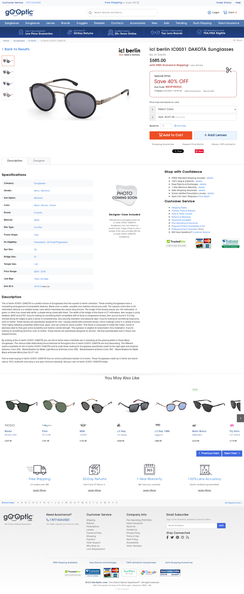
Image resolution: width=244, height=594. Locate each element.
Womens (45, 190)
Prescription (40, 242)
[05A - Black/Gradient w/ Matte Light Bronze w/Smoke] (8, 72)
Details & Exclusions (193, 91)
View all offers (208, 91)
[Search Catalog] (90, 12)
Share (239, 41)
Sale (166, 23)
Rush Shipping (202, 23)
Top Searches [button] (123, 589)
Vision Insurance (134, 523)
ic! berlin (32, 40)
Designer (39, 161)
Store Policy (132, 539)
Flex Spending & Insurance (185, 222)
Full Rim (38, 227)
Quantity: (154, 126)
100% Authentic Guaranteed (141, 563)
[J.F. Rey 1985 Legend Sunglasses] (171, 406)
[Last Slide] (22, 98)
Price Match (204, 196)
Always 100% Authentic (223, 144)
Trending (181, 23)
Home (6, 40)
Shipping (90, 519)
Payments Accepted (181, 219)
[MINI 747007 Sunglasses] (96, 406)
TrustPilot (129, 572)
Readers (99, 23)
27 (35, 256)
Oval (36, 234)
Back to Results (16, 49)
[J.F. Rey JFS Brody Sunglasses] (134, 406)
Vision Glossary (134, 545)
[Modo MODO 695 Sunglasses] (21, 406)
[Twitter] (172, 537)
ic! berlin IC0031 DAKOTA (53, 40)
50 (35, 249)
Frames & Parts (93, 532)
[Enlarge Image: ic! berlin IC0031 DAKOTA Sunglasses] (78, 98)
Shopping (91, 535)
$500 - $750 (40, 271)
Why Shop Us (93, 545)
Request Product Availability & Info (188, 225)
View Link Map (41, 278)
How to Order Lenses (182, 213)
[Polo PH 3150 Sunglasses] (59, 406)
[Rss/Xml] (187, 537)
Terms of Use (132, 535)
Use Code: (159, 87)
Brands (65, 23)
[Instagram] (182, 537)
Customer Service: (13, 3)
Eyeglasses (12, 23)
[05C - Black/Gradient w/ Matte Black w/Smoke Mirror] (8, 95)
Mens (36, 190)
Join (221, 526)
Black (36, 205)
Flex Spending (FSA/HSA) (139, 519)
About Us (130, 526)
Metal (36, 219)
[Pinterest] (177, 537)
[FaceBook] (167, 537)
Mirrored (38, 197)
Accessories (137, 23)
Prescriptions (92, 526)
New (154, 23)
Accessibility (132, 542)
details (210, 177)
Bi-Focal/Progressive (57, 242)
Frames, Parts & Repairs (183, 210)
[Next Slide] (136, 98)
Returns (90, 523)
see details (197, 65)
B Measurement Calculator (185, 228)
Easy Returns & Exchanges (102, 563)
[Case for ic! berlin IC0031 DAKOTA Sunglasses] (125, 195)
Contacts (117, 23)
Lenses (50, 23)
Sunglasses (32, 23)
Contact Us (131, 529)
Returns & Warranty (181, 216)
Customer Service (201, 231)
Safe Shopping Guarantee (179, 563)
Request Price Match (193, 144)
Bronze (44, 205)
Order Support (93, 542)
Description (14, 161)
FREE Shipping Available (65, 563)
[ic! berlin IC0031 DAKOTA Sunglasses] (8, 61)
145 (36, 264)
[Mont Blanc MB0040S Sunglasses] (209, 406)
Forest (53, 205)
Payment (90, 539)
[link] (230, 242)
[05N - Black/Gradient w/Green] (8, 83)
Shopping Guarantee (163, 144)
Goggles (82, 23)
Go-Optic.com (99, 583)
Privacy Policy (133, 532)
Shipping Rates (179, 207)
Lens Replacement (95, 548)
